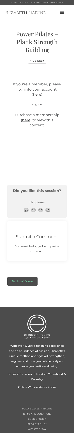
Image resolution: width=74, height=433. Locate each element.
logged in (39, 246)
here (37, 94)
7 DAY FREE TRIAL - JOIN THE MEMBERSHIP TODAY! (37, 2)
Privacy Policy (37, 424)
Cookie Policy (37, 419)
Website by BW (37, 429)
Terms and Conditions (37, 414)
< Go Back (37, 60)
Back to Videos (22, 281)
